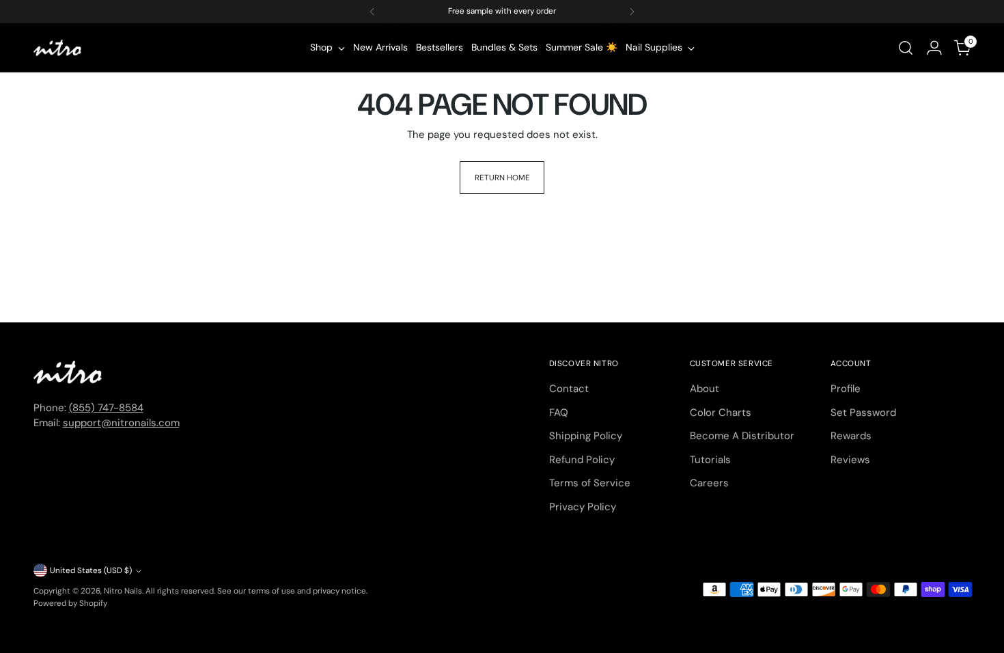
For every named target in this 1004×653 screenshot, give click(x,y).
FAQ (558, 412)
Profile (846, 388)
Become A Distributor (742, 436)
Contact (569, 388)
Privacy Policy (582, 507)
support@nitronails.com (121, 423)
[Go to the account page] (934, 47)
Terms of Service (589, 483)
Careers (709, 483)
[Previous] (372, 11)
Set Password (863, 412)
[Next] (632, 11)
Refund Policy (582, 460)
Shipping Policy (585, 436)
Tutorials (710, 460)
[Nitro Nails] (57, 48)
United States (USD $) (91, 570)
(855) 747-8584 (106, 408)
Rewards (851, 436)
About (704, 388)
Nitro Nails (123, 590)
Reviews (850, 460)
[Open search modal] (905, 47)
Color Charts (720, 412)
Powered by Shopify (70, 603)
